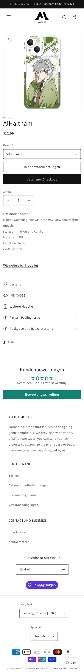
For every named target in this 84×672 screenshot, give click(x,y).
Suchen (14, 475)
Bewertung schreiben (42, 394)
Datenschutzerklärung (64, 668)
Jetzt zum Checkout (42, 179)
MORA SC (20, 668)
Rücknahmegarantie (23, 495)
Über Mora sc (18, 532)
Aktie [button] (11, 342)
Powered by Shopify (37, 668)
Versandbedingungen (23, 505)
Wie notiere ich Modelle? (20, 265)
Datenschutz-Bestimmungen (28, 485)
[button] (8, 17)
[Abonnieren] (63, 569)
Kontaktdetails (19, 542)
